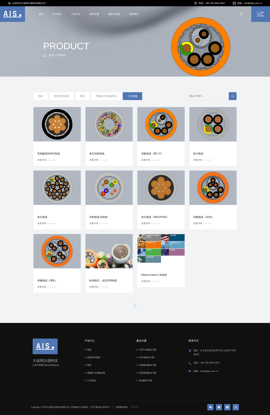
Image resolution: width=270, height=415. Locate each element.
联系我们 (134, 14)
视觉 (82, 96)
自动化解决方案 (146, 357)
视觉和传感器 (61, 96)
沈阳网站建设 (122, 407)
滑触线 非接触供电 (106, 96)
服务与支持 (114, 14)
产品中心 (76, 14)
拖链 (40, 96)
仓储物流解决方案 (147, 365)
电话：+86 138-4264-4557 (207, 362)
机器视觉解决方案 (147, 373)
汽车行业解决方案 (147, 349)
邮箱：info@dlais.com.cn (206, 371)
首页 (41, 14)
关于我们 (57, 14)
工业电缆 (133, 96)
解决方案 (94, 14)
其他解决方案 (145, 380)
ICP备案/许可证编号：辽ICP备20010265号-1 (90, 407)
